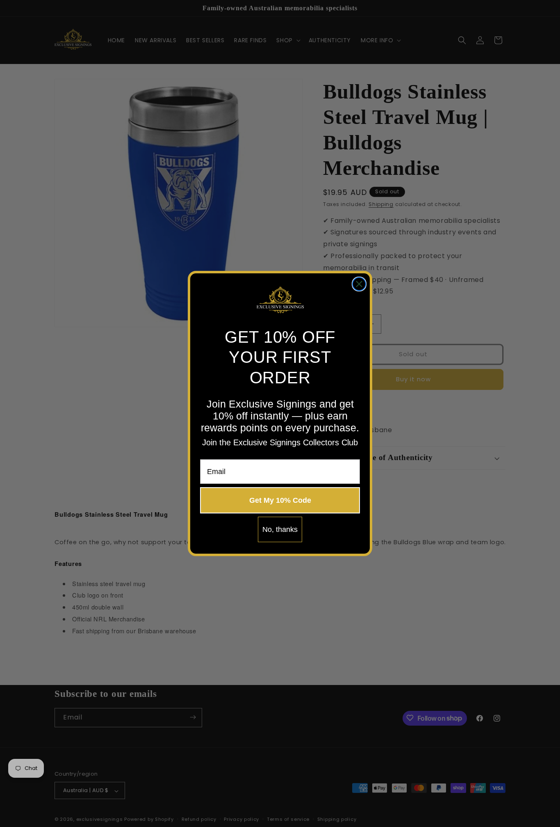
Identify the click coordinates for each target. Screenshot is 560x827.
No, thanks (280, 529)
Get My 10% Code (280, 500)
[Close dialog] (359, 284)
